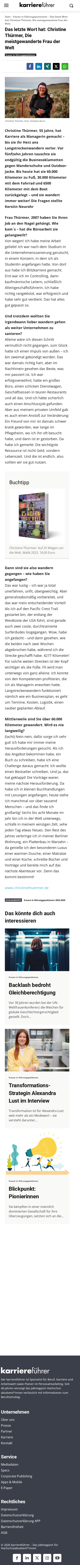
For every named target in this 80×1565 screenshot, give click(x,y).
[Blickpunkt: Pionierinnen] (37, 1153)
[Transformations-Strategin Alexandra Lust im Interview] (37, 1050)
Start (7, 16)
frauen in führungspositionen (30, 16)
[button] (30, 66)
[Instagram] (47, 1558)
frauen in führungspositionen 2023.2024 (44, 900)
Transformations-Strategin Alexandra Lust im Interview (32, 1093)
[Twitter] (37, 1558)
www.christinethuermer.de (27, 887)
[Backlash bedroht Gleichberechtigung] (37, 949)
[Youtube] (57, 1558)
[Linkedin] (27, 1558)
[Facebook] (17, 1558)
